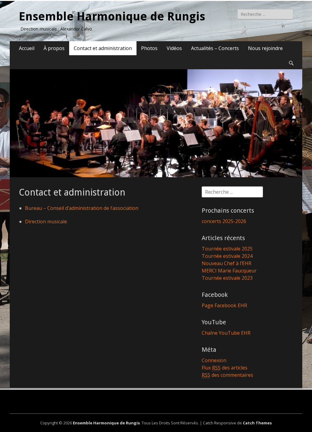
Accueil (26, 48)
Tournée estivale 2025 (227, 248)
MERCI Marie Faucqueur (229, 270)
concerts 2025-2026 (224, 221)
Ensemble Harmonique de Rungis (112, 16)
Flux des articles (224, 367)
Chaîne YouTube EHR (226, 332)
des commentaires (227, 375)
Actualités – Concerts (215, 48)
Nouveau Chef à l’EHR (226, 263)
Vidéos (174, 48)
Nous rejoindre (265, 48)
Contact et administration (103, 48)
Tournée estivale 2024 (227, 256)
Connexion (214, 360)
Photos (149, 48)
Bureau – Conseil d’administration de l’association (81, 208)
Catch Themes (257, 423)
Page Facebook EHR (224, 305)
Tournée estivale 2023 (227, 278)
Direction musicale (46, 221)
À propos (54, 48)
